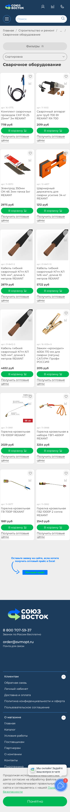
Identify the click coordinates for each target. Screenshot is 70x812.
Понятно (35, 801)
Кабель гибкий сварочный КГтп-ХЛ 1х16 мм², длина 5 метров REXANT (15, 273)
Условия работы (16, 735)
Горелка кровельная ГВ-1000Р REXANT (15, 433)
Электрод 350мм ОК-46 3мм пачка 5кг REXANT (15, 191)
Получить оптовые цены (15, 138)
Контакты (11, 760)
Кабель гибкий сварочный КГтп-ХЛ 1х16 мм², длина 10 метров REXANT (51, 273)
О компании (13, 754)
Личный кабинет (16, 689)
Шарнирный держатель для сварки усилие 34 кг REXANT (51, 193)
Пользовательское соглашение (27, 707)
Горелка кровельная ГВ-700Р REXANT (15, 510)
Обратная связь (15, 682)
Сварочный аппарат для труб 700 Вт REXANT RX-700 (51, 115)
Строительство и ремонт (36, 30)
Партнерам (12, 748)
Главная (8, 30)
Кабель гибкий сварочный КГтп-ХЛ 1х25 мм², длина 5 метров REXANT (15, 353)
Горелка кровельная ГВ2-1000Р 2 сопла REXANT (51, 512)
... (61, 30)
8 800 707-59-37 (17, 630)
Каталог (10, 729)
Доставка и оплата (17, 695)
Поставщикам (14, 742)
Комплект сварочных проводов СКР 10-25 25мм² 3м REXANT (16, 115)
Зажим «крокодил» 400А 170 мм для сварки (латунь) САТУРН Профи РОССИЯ (50, 355)
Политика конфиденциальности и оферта (34, 701)
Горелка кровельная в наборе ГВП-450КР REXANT (52, 435)
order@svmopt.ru (18, 642)
